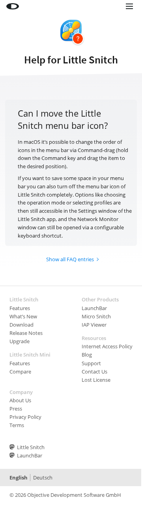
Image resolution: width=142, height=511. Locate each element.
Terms (16, 425)
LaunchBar (94, 308)
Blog (87, 354)
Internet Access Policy (107, 346)
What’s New (23, 316)
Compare (20, 371)
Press (15, 408)
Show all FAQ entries (70, 259)
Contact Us (94, 371)
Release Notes (26, 332)
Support (91, 363)
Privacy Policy (25, 416)
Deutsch (42, 477)
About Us (20, 400)
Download (21, 324)
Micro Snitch (96, 316)
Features (19, 308)
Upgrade (19, 341)
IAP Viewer (94, 324)
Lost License (96, 379)
